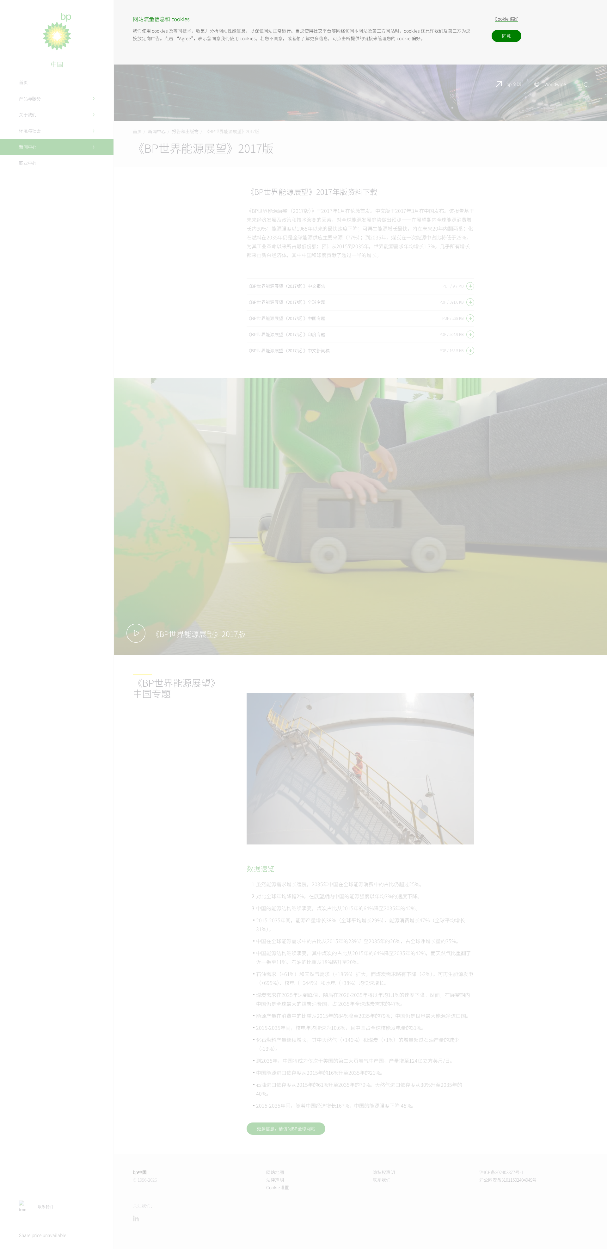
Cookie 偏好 (506, 19)
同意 (506, 36)
